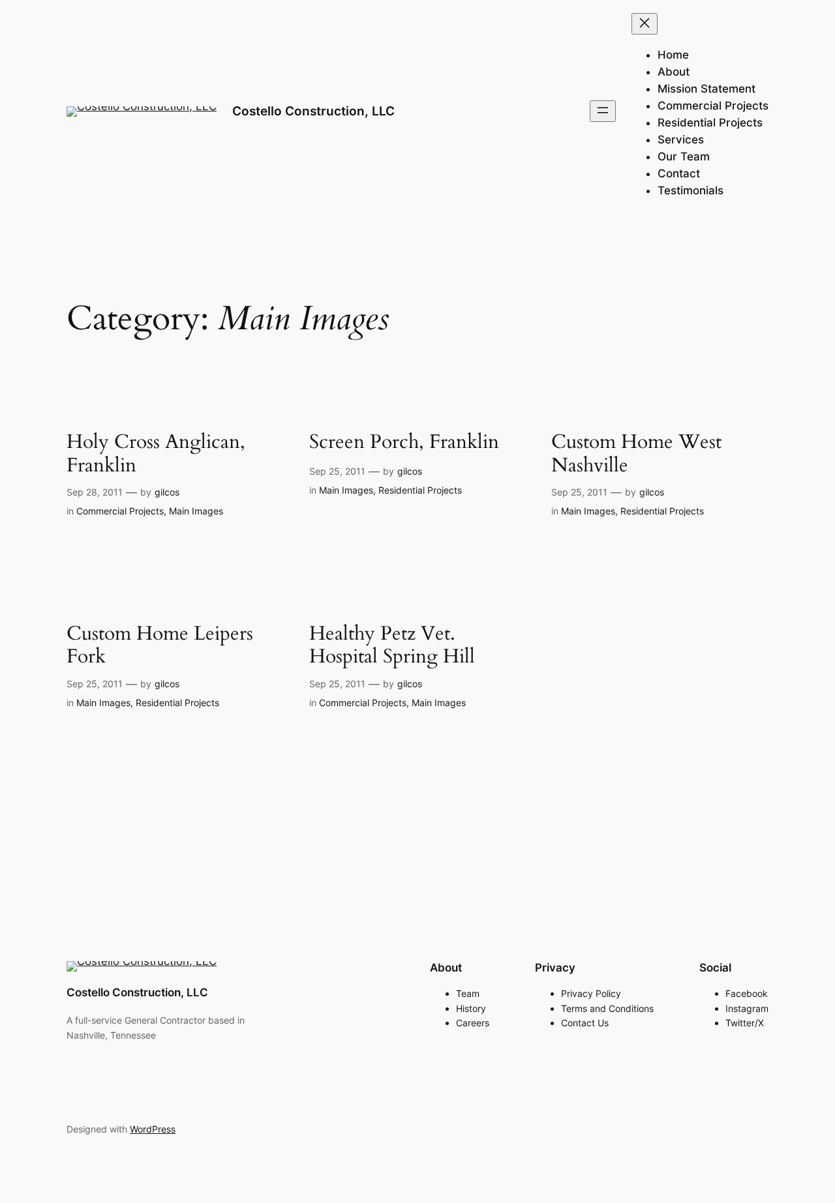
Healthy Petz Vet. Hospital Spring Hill (392, 646)
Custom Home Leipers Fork (160, 646)
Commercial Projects (120, 510)
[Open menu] (603, 111)
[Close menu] (644, 24)
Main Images (196, 510)
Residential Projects (420, 490)
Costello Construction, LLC (313, 111)
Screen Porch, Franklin (404, 442)
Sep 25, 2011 (337, 471)
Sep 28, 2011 (95, 492)
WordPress (152, 1129)
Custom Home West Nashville (636, 454)
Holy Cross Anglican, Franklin (156, 454)
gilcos (167, 492)
